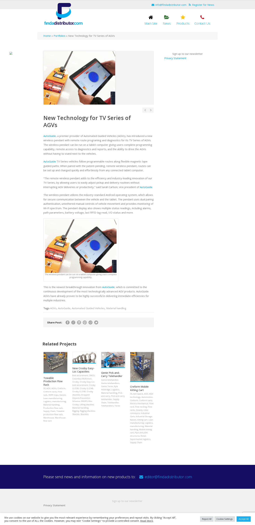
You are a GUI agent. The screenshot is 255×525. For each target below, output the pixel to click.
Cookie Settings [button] (224, 518)
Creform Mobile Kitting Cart (139, 388)
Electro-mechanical (139, 403)
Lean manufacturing (52, 398)
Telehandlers (107, 405)
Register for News (203, 4)
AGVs (53, 308)
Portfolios (59, 35)
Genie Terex (107, 386)
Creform (61, 388)
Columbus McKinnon (82, 378)
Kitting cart (142, 419)
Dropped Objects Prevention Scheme (81, 397)
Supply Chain (49, 411)
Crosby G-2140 (86, 388)
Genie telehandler (109, 380)
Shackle (75, 414)
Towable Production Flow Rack (53, 381)
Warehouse (48, 417)
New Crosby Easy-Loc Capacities (83, 369)
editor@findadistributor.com (168, 476)
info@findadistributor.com (170, 4)
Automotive (147, 397)
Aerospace (138, 393)
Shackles (84, 414)
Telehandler (113, 402)
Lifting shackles (87, 404)
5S (44, 388)
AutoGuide (49, 136)
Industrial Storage (144, 416)
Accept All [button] (244, 518)
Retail (143, 436)
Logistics (47, 401)
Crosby (75, 381)
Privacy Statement (175, 58)
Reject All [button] (206, 518)
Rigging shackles (87, 411)
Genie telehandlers (110, 383)
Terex (117, 405)
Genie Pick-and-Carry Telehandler (111, 374)
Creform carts (145, 400)
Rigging (75, 411)
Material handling (116, 308)
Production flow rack (53, 408)
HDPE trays (53, 395)
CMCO (92, 375)
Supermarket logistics (140, 439)
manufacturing (59, 401)
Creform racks (50, 391)
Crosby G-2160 (79, 391)
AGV (48, 388)
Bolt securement (80, 375)
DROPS (84, 401)
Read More (146, 520)
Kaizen (63, 395)
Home (47, 35)
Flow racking (141, 406)
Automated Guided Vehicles (88, 308)
